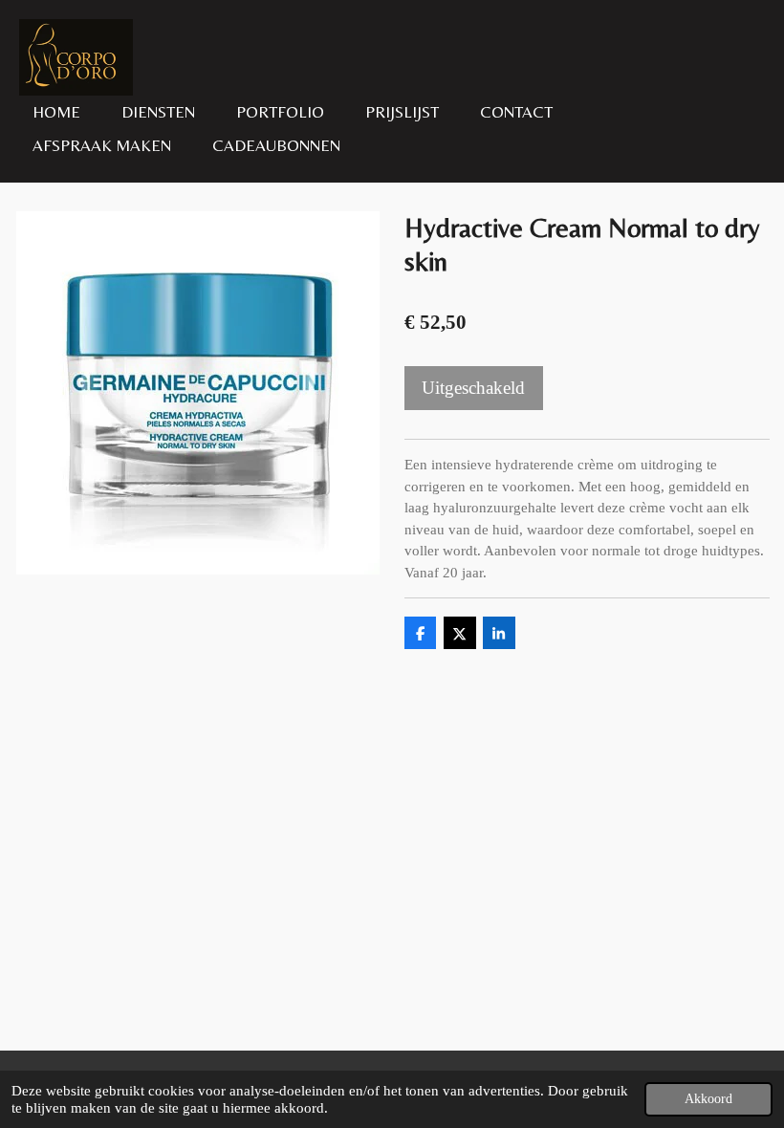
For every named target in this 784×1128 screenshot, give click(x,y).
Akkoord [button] (708, 1099)
